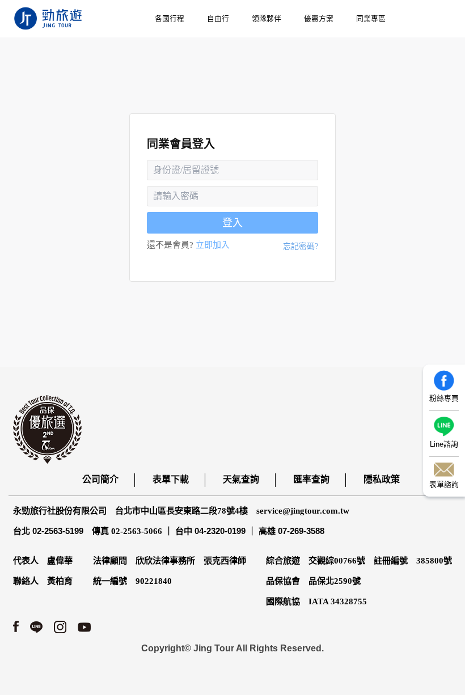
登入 (232, 222)
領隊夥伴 (266, 18)
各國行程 (169, 18)
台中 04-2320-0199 (210, 531)
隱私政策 (381, 479)
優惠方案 (318, 18)
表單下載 (171, 479)
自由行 (218, 18)
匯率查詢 (311, 479)
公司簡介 (100, 479)
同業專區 (371, 18)
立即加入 (213, 244)
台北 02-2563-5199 (48, 531)
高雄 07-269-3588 (291, 531)
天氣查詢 (241, 479)
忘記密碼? (300, 246)
